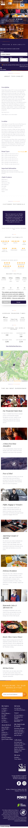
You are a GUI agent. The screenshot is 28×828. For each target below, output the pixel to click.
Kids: (11, 57)
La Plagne (4, 710)
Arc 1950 (4, 715)
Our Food (4, 735)
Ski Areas (17, 755)
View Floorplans (21, 151)
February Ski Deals (19, 731)
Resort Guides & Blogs (7, 739)
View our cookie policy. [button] (18, 298)
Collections (18, 740)
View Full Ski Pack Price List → (14, 346)
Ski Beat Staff (5, 729)
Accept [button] (18, 302)
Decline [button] (6, 302)
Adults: (2, 57)
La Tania (4, 720)
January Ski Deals (18, 730)
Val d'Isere (4, 718)
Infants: (21, 57)
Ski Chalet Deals (18, 742)
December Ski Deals (19, 728)
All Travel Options (18, 715)
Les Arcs (4, 711)
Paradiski (16, 757)
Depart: (2, 51)
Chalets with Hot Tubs (19, 744)
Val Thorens (4, 722)
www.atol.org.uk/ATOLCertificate (20, 820)
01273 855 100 (18, 1)
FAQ (3, 730)
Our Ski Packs (17, 708)
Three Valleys (17, 759)
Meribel (3, 716)
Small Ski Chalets (18, 745)
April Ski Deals (17, 735)
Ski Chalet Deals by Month (19, 725)
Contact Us (4, 732)
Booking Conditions (6, 737)
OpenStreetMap (17, 381)
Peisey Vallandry (6, 713)
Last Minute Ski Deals (19, 710)
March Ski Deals (18, 733)
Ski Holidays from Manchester (18, 720)
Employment (5, 734)
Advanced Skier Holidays (18, 751)
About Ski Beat (5, 727)
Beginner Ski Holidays (19, 749)
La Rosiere (4, 708)
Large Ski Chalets (18, 747)
